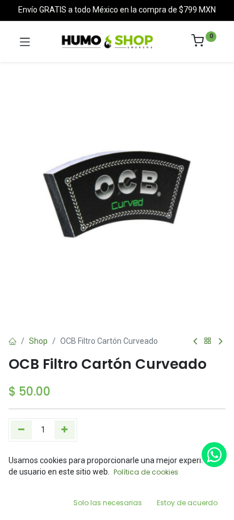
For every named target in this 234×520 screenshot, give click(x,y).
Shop (38, 341)
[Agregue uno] (65, 430)
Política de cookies (146, 472)
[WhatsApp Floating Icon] (214, 454)
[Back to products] (208, 341)
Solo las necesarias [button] (107, 502)
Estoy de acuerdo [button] (187, 502)
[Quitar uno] (21, 430)
